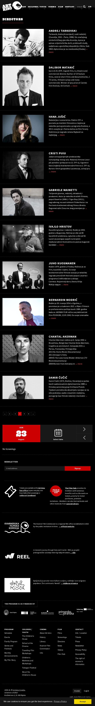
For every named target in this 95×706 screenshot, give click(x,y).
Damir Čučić (58, 377)
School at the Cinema (27, 644)
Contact (69, 7)
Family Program (10, 641)
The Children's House (28, 637)
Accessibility (80, 654)
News (60, 645)
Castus (88, 697)
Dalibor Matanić (61, 67)
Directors (61, 641)
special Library (72, 504)
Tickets (78, 637)
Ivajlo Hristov (60, 226)
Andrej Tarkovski (63, 31)
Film (60, 7)
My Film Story (10, 660)
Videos (60, 650)
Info (41, 653)
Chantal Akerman (62, 336)
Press (77, 641)
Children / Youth (37, 7)
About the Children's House (29, 673)
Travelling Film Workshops (28, 652)
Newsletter (79, 645)
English (86, 691)
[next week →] (84, 429)
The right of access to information (80, 661)
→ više (72, 552)
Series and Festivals (8, 647)
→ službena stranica (69, 583)
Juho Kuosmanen (62, 263)
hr (89, 7)
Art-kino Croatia (19, 690)
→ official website (66, 526)
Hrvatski (77, 691)
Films (60, 633)
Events (7, 637)
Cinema (52, 7)
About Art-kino (45, 633)
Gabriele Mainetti (63, 190)
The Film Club (70, 488)
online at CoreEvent (28, 495)
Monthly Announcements (11, 654)
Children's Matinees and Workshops (27, 660)
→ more (73, 85)
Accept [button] (83, 702)
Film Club (61, 654)
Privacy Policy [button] (60, 701)
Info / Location (81, 633)
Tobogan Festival (29, 667)
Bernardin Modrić (63, 300)
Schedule (8, 633)
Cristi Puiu (57, 153)
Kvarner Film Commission (45, 647)
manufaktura (78, 697)
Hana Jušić (57, 117)
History (43, 637)
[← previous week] (84, 437)
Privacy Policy (80, 650)
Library (43, 641)
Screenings (62, 637)
